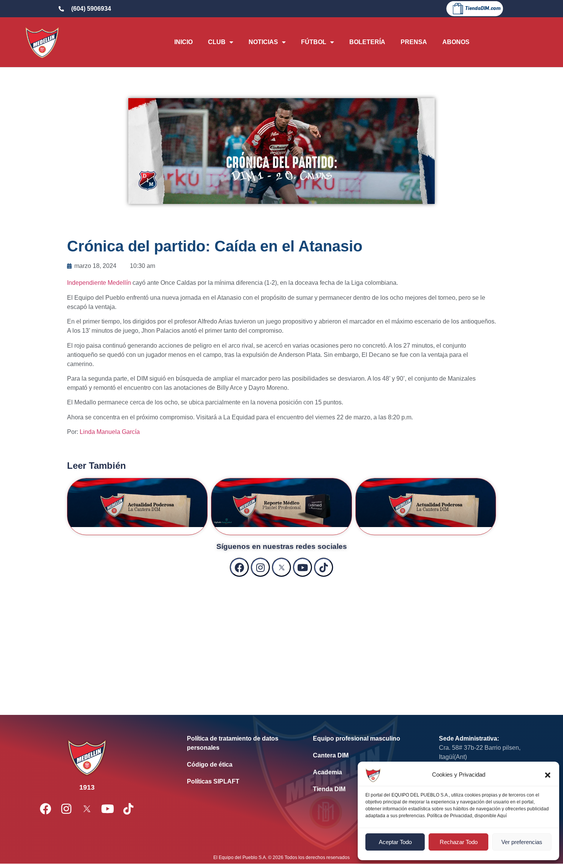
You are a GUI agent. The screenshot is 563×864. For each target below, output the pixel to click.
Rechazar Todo (459, 842)
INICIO (183, 42)
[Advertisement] (281, 638)
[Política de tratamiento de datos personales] (238, 743)
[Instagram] (260, 567)
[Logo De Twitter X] (281, 567)
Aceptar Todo (395, 842)
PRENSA (414, 42)
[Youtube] (302, 567)
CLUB (217, 42)
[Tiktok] (323, 567)
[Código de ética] (238, 764)
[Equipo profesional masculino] (364, 738)
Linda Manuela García (110, 432)
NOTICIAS (263, 42)
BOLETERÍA (367, 42)
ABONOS (456, 42)
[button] (548, 775)
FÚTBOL (313, 42)
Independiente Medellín (99, 282)
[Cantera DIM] (364, 755)
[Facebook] (239, 567)
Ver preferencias (521, 842)
